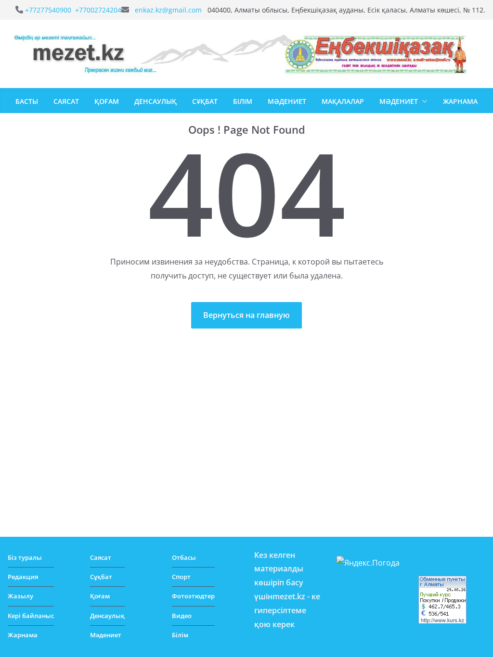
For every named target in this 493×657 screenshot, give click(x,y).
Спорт (181, 576)
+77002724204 (98, 9)
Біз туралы (25, 557)
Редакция (23, 576)
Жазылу (20, 596)
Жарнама (460, 101)
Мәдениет (287, 101)
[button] (423, 101)
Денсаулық (155, 101)
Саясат (66, 101)
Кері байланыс (31, 615)
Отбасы (184, 557)
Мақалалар (343, 101)
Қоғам (106, 101)
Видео (182, 615)
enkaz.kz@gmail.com (169, 9)
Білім (242, 101)
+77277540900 (49, 9)
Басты (26, 101)
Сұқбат (205, 101)
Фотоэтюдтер (193, 596)
